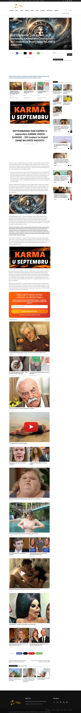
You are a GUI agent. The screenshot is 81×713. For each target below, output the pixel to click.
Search (54, 52)
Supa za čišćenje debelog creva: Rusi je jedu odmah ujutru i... (67, 103)
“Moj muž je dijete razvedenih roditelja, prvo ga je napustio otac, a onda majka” (40, 661)
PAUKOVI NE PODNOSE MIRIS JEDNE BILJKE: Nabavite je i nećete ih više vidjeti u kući (17, 661)
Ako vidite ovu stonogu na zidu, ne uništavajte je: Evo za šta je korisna (61, 145)
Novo (16, 10)
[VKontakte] (69, 1)
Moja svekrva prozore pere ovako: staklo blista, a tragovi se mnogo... (57, 92)
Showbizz (42, 10)
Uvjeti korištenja (20, 0)
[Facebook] (63, 1)
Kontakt (30, 0)
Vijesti (21, 10)
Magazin (27, 10)
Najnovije (13, 16)
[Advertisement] (29, 66)
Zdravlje (56, 10)
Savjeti (37, 10)
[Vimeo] (67, 1)
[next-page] (11, 684)
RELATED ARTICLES (13, 665)
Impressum (26, 0)
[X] (65, 1)
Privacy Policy (42, 0)
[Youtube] (71, 1)
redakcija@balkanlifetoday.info (36, 703)
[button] (70, 10)
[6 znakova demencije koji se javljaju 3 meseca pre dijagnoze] (43, 672)
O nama (34, 0)
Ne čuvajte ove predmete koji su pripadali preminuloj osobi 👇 (57, 114)
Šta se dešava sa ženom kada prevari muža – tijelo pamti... (67, 92)
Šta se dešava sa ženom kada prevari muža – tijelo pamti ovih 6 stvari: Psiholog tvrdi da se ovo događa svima (61, 128)
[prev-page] (9, 684)
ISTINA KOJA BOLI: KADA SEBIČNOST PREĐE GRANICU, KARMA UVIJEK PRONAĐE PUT (61, 196)
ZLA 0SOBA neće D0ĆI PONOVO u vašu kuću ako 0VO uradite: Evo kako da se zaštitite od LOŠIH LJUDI (61, 161)
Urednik (55, 131)
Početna (37, 0)
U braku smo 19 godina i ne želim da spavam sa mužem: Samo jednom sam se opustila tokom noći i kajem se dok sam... (61, 178)
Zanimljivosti (49, 10)
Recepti (32, 10)
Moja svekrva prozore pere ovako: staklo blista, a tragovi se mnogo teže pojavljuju (15, 679)
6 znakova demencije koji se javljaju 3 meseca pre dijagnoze (57, 103)
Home (10, 16)
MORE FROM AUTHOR (22, 665)
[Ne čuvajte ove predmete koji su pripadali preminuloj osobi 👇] (57, 109)
